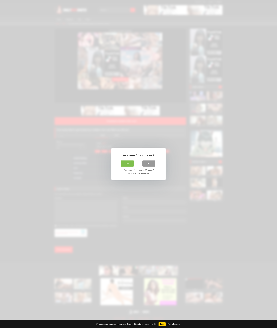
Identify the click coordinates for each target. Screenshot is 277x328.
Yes (127, 163)
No (148, 163)
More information (173, 324)
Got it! (162, 324)
